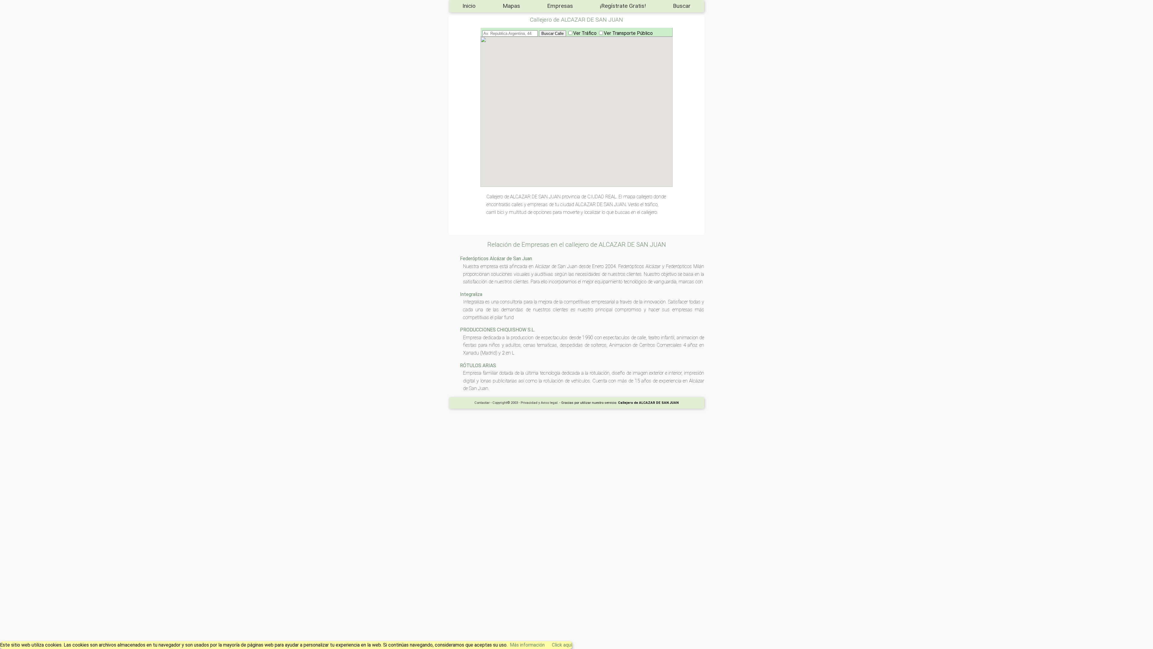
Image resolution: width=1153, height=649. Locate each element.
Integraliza (471, 294)
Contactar (482, 403)
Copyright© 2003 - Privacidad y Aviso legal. (525, 403)
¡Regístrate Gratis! (623, 5)
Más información (527, 645)
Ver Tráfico (585, 33)
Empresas (560, 5)
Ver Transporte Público (628, 33)
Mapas (511, 5)
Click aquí (562, 645)
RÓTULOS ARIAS (478, 365)
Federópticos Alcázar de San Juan (496, 258)
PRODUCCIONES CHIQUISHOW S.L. (497, 330)
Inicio (469, 5)
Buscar (682, 5)
